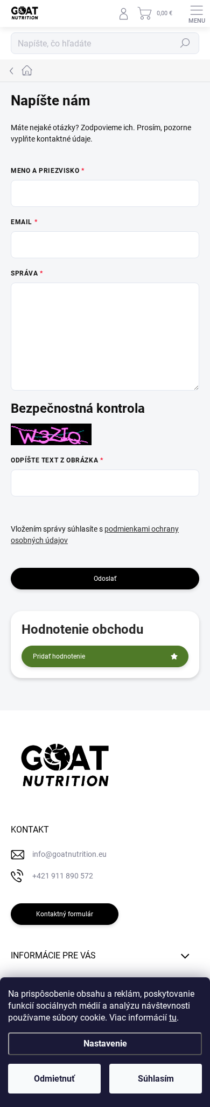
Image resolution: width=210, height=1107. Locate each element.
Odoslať (105, 578)
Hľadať (185, 43)
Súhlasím (156, 1079)
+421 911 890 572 (62, 875)
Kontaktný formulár (64, 914)
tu (173, 1017)
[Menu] (196, 13)
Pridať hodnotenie (59, 656)
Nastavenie (105, 1043)
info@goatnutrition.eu (69, 854)
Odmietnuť (54, 1079)
